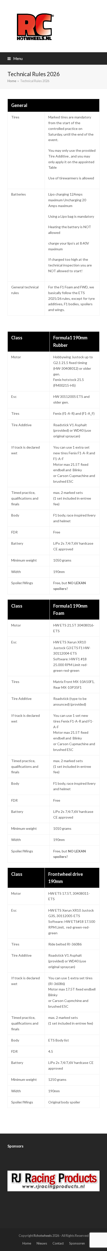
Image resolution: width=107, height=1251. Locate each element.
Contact (58, 1243)
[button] (15, 58)
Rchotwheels (43, 1236)
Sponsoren (77, 1243)
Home (26, 1243)
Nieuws (42, 1243)
